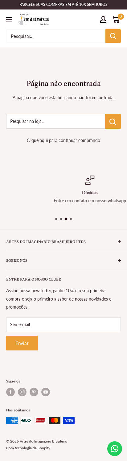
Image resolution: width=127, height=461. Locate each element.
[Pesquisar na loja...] (113, 121)
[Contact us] (114, 448)
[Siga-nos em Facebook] (10, 392)
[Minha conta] (103, 19)
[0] (116, 19)
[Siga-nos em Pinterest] (34, 392)
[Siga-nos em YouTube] (45, 392)
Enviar (22, 343)
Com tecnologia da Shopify (28, 448)
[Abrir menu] (9, 19)
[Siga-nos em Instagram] (22, 392)
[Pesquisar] (113, 36)
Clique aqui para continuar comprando (63, 140)
